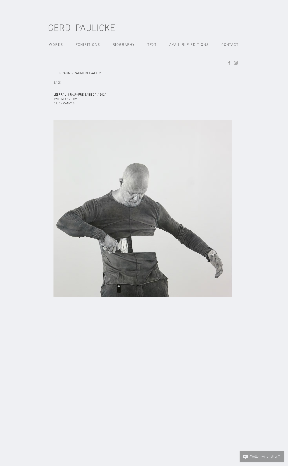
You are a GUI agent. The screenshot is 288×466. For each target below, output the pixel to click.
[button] (56, 45)
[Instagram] (235, 62)
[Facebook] (229, 62)
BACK (57, 83)
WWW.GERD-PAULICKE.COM (74, 336)
